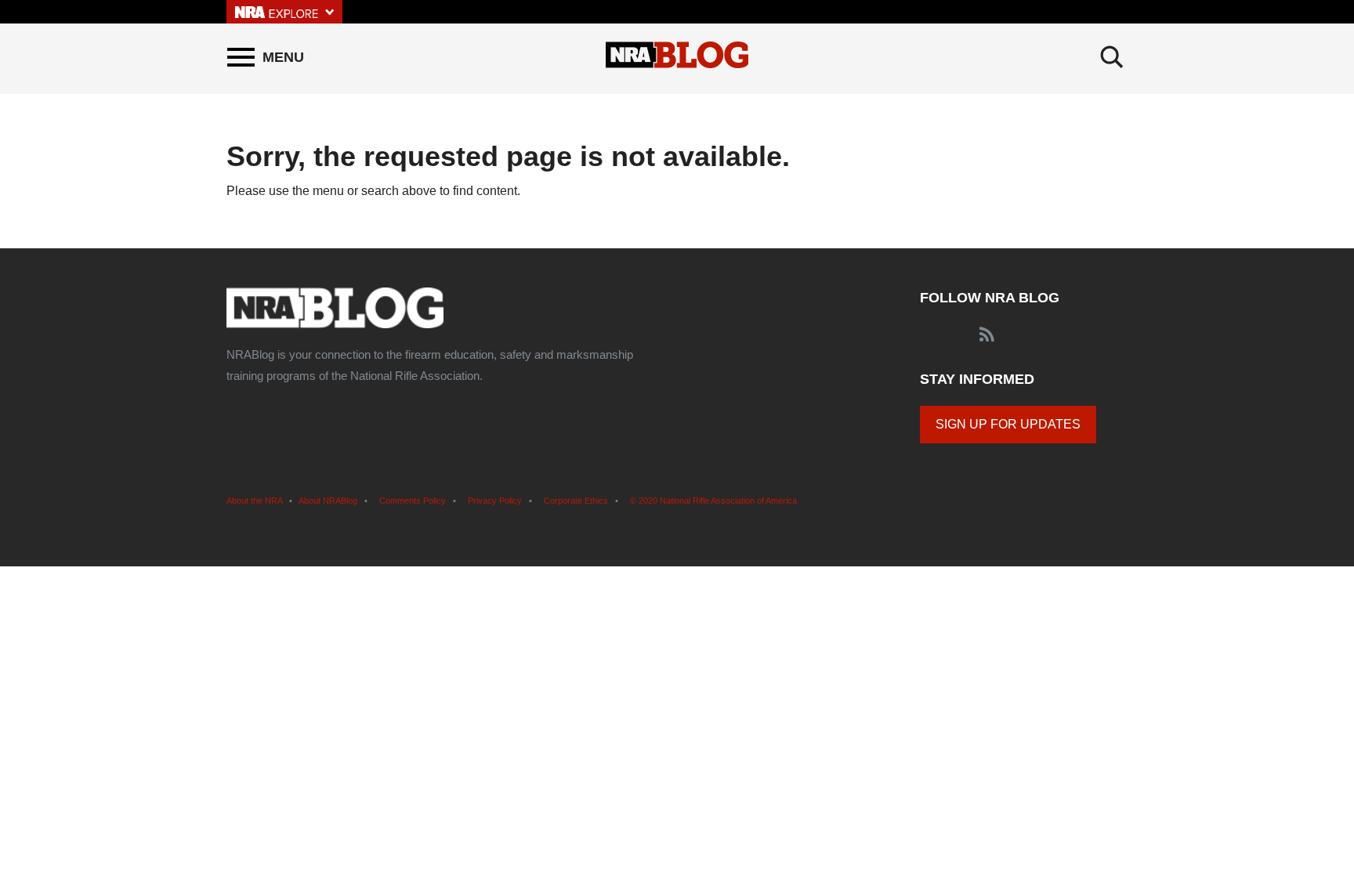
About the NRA (254, 500)
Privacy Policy (495, 500)
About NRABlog (328, 500)
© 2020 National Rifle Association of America (713, 500)
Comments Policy (412, 500)
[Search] (1112, 57)
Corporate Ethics (576, 500)
